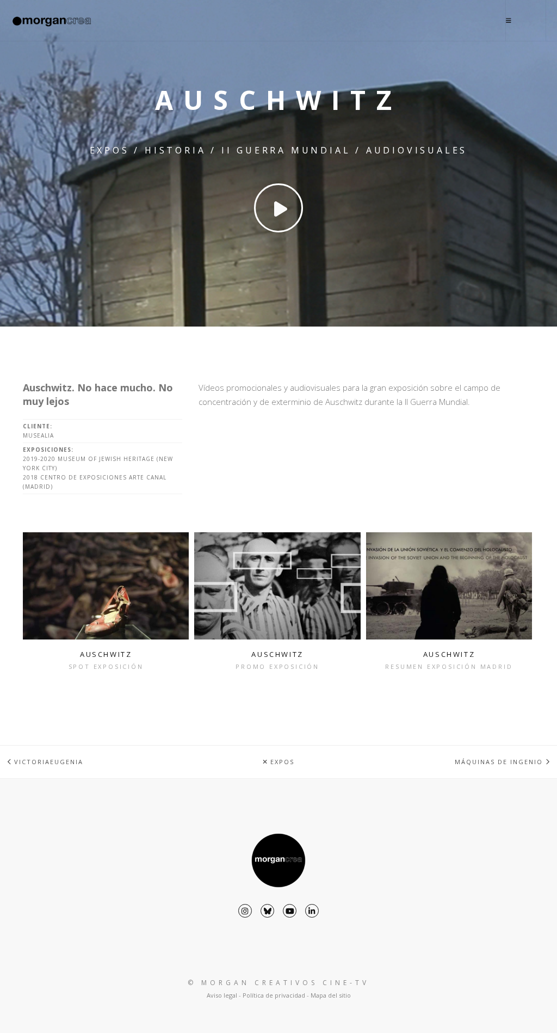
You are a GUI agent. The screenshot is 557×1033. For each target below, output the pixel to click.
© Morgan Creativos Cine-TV (278, 982)
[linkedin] (312, 911)
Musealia (38, 435)
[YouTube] (289, 911)
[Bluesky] (267, 911)
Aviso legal (222, 995)
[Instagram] (245, 911)
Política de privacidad (274, 995)
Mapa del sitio (331, 995)
